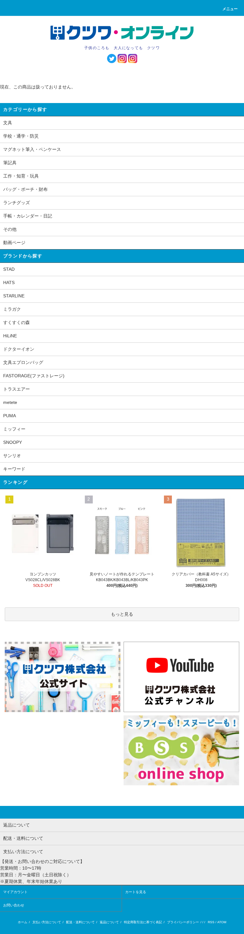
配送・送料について (80, 922)
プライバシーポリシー (183, 922)
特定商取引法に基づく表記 (143, 922)
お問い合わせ (13, 905)
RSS (211, 922)
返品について (109, 922)
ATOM (221, 922)
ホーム (22, 922)
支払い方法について (46, 922)
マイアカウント (15, 892)
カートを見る (135, 892)
